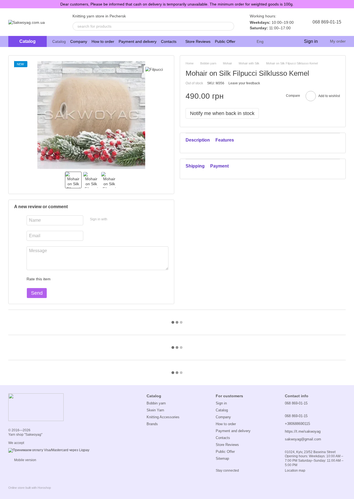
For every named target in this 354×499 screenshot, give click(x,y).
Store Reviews (197, 41)
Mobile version (24, 460)
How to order (103, 41)
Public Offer (225, 41)
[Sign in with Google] (122, 219)
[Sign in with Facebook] (113, 219)
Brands (152, 424)
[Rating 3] (77, 279)
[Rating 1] (59, 279)
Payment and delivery (138, 41)
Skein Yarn (155, 410)
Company (78, 41)
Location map (295, 470)
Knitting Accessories (163, 417)
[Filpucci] (154, 69)
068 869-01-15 (327, 22)
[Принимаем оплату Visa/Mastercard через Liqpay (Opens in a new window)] (48, 450)
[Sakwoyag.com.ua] (36, 407)
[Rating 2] (68, 279)
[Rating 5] (95, 279)
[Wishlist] (288, 41)
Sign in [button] (221, 403)
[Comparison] (277, 41)
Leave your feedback (244, 83)
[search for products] (229, 26)
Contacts (168, 41)
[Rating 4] (86, 279)
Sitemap (222, 458)
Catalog (59, 41)
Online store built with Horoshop (29, 487)
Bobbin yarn (156, 403)
